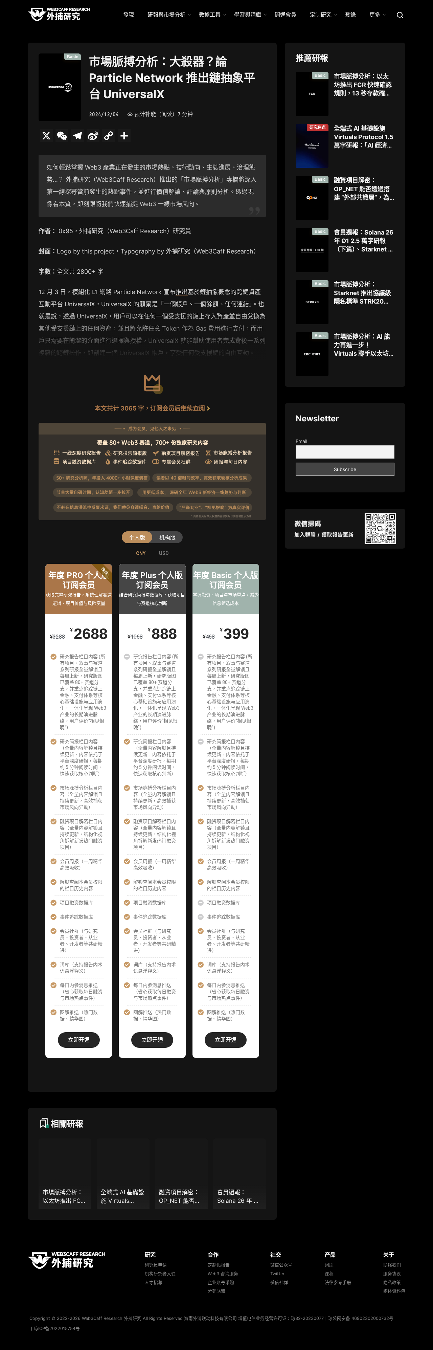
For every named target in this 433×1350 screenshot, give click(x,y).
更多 (374, 14)
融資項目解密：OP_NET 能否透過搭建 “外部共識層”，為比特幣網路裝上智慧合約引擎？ (362, 189)
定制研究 (321, 14)
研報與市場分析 (166, 14)
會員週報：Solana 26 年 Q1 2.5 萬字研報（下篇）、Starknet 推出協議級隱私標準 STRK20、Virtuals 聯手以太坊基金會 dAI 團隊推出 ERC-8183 (364, 241)
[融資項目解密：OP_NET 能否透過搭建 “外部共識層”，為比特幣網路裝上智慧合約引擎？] (312, 198)
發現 (128, 14)
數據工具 (210, 14)
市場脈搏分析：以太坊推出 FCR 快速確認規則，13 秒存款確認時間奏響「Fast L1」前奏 (363, 85)
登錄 (350, 14)
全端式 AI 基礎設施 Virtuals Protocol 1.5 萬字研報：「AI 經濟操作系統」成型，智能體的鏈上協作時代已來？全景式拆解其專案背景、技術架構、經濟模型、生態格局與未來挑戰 (363, 137)
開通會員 (285, 14)
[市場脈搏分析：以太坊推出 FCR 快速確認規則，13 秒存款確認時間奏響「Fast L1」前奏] (312, 94)
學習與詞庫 (247, 14)
